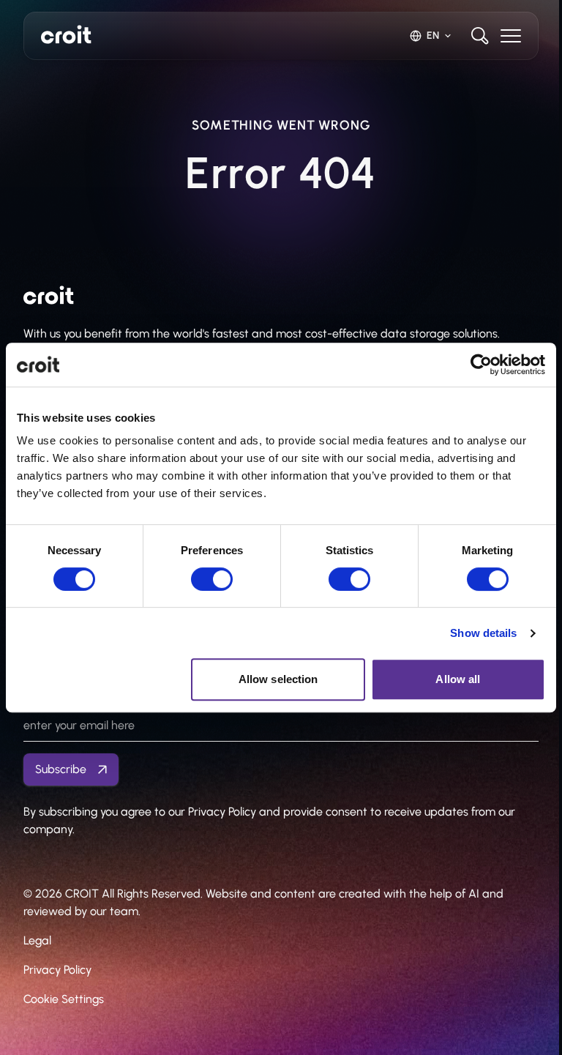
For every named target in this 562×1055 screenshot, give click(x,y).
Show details (483, 633)
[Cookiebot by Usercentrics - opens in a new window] (481, 365)
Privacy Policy (57, 970)
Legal (37, 940)
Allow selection (278, 679)
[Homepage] (66, 34)
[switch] (212, 579)
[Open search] (480, 36)
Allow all (457, 679)
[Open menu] (511, 35)
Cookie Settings (63, 999)
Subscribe (60, 769)
